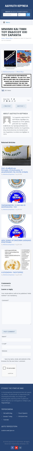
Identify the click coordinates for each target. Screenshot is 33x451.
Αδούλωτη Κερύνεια (8, 72)
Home (3, 38)
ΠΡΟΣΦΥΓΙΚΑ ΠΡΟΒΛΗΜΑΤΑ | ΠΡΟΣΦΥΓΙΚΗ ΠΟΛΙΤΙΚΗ (23, 416)
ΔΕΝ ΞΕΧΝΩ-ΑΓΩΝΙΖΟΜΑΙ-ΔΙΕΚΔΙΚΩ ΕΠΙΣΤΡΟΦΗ (16, 241)
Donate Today (7, 416)
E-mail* (4, 344)
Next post (20, 106)
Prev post (7, 106)
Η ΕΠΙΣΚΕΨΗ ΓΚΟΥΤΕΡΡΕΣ (12, 272)
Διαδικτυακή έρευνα (7, 430)
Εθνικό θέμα (9, 38)
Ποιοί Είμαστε (22, 413)
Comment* (5, 300)
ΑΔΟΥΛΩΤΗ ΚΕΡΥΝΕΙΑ (16, 6)
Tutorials (6, 420)
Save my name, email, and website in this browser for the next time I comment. (15, 360)
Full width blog (7, 413)
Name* (4, 336)
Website (4, 351)
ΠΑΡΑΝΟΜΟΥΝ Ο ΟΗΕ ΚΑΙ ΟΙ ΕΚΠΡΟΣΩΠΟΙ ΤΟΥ (13, 206)
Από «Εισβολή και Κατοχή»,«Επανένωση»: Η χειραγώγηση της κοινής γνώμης (14, 170)
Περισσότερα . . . (6, 403)
